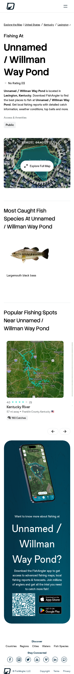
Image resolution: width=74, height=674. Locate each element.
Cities (35, 646)
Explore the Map (13, 24)
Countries (11, 646)
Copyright (45, 671)
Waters (46, 646)
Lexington (63, 24)
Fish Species (61, 646)
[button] (37, 166)
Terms (56, 671)
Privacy (66, 671)
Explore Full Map (40, 166)
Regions (24, 646)
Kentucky (49, 24)
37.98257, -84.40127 (35, 142)
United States (32, 24)
